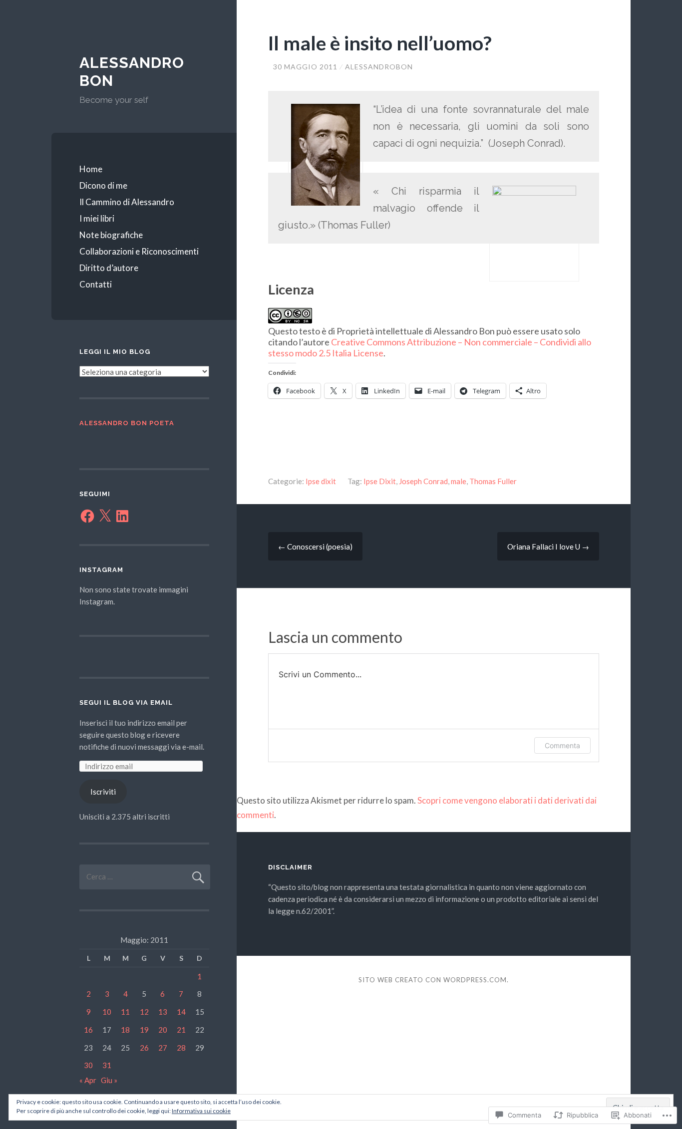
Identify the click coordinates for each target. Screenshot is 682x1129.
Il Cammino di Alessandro (126, 202)
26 (144, 1047)
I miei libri (96, 218)
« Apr (87, 1080)
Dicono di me (103, 185)
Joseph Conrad (423, 481)
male (458, 481)
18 (125, 1029)
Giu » (109, 1080)
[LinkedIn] (122, 516)
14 (181, 1011)
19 (144, 1029)
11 (125, 1011)
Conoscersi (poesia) (315, 546)
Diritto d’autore (108, 268)
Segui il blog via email (126, 702)
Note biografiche (111, 235)
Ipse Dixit (379, 481)
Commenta (562, 745)
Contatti (95, 284)
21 (181, 1029)
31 (106, 1065)
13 (162, 1011)
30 (88, 1065)
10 (106, 1011)
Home (90, 169)
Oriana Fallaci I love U (548, 546)
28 (181, 1047)
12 (144, 1011)
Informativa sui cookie (201, 1111)
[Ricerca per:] (144, 876)
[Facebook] (87, 516)
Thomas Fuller (493, 481)
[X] (105, 516)
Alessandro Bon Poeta (126, 423)
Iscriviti (103, 791)
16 (88, 1029)
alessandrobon (379, 66)
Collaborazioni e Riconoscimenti (139, 251)
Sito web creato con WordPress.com (432, 980)
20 (162, 1029)
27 (162, 1047)
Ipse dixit (321, 481)
